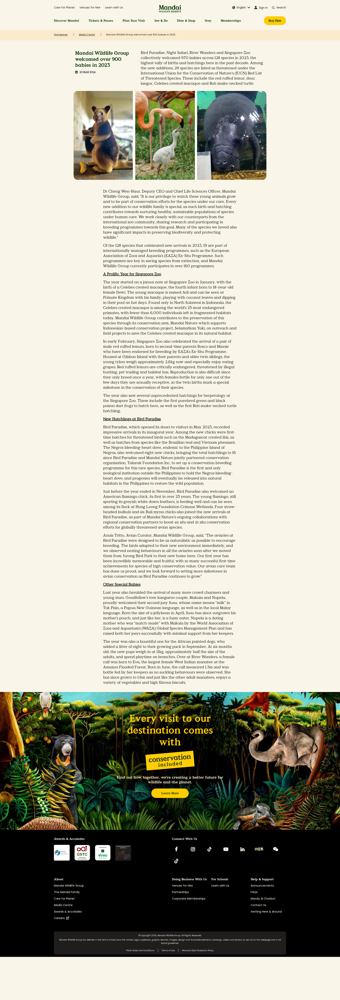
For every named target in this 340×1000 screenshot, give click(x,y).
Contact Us (258, 905)
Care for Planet (64, 7)
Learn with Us (114, 7)
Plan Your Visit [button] (134, 21)
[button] (241, 8)
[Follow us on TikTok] (209, 849)
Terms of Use (108, 939)
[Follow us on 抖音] (176, 861)
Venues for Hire (89, 7)
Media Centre (63, 905)
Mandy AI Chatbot (263, 899)
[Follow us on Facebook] (176, 849)
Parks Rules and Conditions (140, 950)
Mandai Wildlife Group (69, 886)
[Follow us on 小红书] (259, 849)
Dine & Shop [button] (186, 21)
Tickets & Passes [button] (101, 21)
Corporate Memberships (188, 899)
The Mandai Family (67, 892)
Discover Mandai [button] (66, 21)
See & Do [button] (161, 21)
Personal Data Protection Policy (198, 950)
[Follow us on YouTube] (226, 849)
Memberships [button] (231, 21)
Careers (60, 918)
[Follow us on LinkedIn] (242, 849)
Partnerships (180, 892)
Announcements (262, 886)
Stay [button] (208, 21)
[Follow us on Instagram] (192, 849)
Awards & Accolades (68, 912)
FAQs (254, 892)
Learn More (170, 793)
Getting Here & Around (266, 912)
